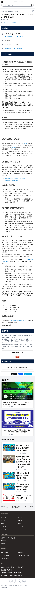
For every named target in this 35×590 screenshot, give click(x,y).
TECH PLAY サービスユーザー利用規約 (12, 567)
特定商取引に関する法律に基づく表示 (11, 573)
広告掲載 (3, 541)
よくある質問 (5, 555)
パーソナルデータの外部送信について (11, 576)
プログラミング (7, 22)
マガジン (3, 520)
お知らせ (20, 552)
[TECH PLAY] (18, 2)
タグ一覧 (3, 529)
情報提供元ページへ (17, 353)
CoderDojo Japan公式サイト (13, 180)
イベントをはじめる (23, 555)
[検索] (31, 5)
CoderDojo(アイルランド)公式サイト (15, 178)
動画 (2, 523)
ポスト (15, 374)
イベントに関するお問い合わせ (19, 367)
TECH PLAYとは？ (6, 552)
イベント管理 (5, 558)
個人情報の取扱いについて (8, 570)
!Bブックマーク (28, 374)
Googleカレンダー (11, 36)
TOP (2, 507)
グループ (3, 526)
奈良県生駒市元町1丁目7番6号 (13, 48)
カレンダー (21, 517)
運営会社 (3, 544)
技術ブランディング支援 (8, 538)
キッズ (14, 22)
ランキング (21, 526)
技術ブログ (21, 520)
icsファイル (21, 36)
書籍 (19, 523)
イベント (7, 506)
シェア (21, 374)
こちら (26, 143)
